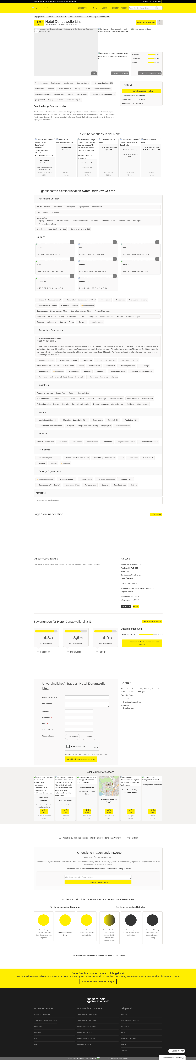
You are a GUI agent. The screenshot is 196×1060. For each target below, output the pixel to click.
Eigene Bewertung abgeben (152, 621)
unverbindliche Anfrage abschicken (81, 759)
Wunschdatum (48, 736)
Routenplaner (157, 514)
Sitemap (124, 1050)
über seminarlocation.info (130, 1020)
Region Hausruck (127, 592)
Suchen (161, 8)
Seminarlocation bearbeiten (87, 1014)
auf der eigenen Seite (131, 932)
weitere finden (65, 932)
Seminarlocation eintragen (86, 1020)
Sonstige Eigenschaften (50, 471)
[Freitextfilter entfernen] (156, 7)
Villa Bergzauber (87, 163)
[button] (66, 52)
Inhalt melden (132, 838)
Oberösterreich (136, 575)
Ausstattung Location (48, 199)
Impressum (125, 1026)
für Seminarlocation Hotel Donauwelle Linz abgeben (44, 934)
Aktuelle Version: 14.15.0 (119, 1058)
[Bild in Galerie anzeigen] (114, 40)
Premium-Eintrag (158, 136)
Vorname (45, 711)
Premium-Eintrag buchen (86, 1038)
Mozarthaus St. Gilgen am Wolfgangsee (130, 791)
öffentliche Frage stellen (99, 882)
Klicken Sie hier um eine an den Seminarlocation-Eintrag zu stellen (99, 869)
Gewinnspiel (38, 1026)
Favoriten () (173, 1058)
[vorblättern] (92, 52)
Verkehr (42, 412)
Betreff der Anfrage (49, 697)
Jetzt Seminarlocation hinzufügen (98, 981)
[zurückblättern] (39, 52)
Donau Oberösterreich (137, 588)
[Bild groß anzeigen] (55, 244)
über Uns (105, 8)
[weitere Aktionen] (160, 22)
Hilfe (159, 1)
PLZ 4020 (134, 568)
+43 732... (132, 99)
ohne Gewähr (115, 838)
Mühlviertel (150, 588)
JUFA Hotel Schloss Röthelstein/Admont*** (151, 148)
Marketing (41, 493)
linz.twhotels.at (138, 103)
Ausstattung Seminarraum (51, 330)
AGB (123, 1032)
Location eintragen (119, 8)
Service (96, 8)
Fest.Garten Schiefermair (45, 161)
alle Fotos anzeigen (121, 73)
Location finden (84, 8)
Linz (127, 571)
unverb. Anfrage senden (146, 22)
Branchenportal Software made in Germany (82, 1058)
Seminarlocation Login (149, 1)
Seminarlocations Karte (42, 1014)
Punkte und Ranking (84, 1032)
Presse (123, 1044)
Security (42, 433)
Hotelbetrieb (44, 450)
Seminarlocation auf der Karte (134, 95)
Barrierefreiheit (178, 1051)
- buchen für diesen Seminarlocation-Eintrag (152, 934)
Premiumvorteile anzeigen (86, 1026)
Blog (35, 1038)
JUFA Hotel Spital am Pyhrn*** (109, 148)
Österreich (129, 578)
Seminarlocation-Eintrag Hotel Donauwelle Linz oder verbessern (109, 935)
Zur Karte (126, 699)
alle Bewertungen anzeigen (151, 73)
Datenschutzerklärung (76, 754)
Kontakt (135, 606)
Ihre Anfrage (47, 703)
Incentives (43, 385)
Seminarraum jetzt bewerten (143, 643)
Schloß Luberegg (130, 150)
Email (44, 724)
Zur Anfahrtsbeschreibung (132, 702)
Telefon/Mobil (47, 730)
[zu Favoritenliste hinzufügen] (36, 31)
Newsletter (37, 1032)
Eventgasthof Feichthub (66, 148)
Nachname (46, 717)
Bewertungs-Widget (84, 1044)
